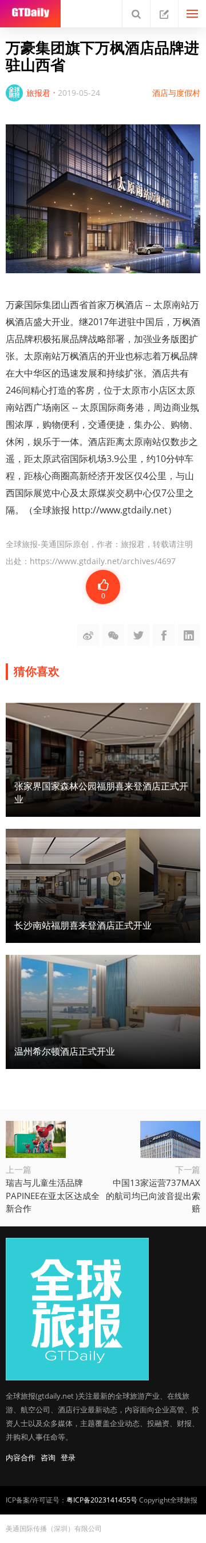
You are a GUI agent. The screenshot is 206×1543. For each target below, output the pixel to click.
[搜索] (136, 13)
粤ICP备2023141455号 (101, 1500)
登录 (68, 1457)
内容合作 (20, 1457)
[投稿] (164, 13)
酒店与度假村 (176, 92)
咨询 (48, 1457)
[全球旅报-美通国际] (30, 13)
